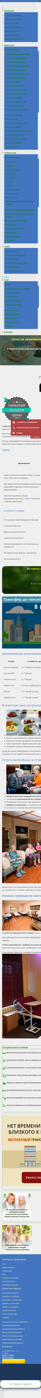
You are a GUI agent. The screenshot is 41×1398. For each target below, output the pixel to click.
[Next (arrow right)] (3, 1394)
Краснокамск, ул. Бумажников (12, 1300)
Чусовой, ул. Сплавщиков (10, 1307)
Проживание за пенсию (10, 1285)
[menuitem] (5, 8)
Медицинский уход (8, 1267)
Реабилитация (7, 1271)
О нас (4, 1264)
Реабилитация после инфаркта (12, 1343)
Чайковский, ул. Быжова (10, 1293)
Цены (4, 1274)
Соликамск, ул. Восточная (10, 1303)
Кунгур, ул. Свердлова (9, 1314)
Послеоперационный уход (11, 1325)
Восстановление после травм (12, 1339)
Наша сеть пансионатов (10, 1278)
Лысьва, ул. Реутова (9, 1310)
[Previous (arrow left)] (1, 1394)
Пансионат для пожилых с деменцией (14, 1322)
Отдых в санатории (8, 1281)
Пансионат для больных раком (12, 1336)
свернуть (36, 437)
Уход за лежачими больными (12, 1332)
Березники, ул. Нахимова (10, 1296)
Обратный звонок (13, 1361)
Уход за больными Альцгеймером (13, 1329)
